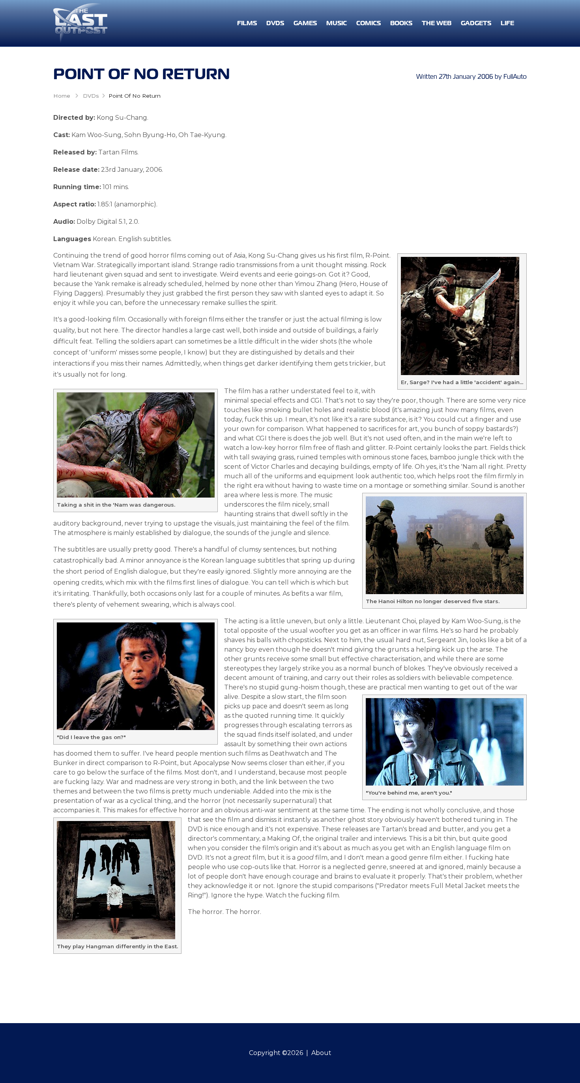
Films (247, 23)
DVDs (275, 23)
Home (61, 96)
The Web (436, 23)
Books (401, 23)
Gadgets (476, 23)
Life (507, 23)
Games (305, 23)
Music (336, 23)
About (321, 1053)
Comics (368, 23)
